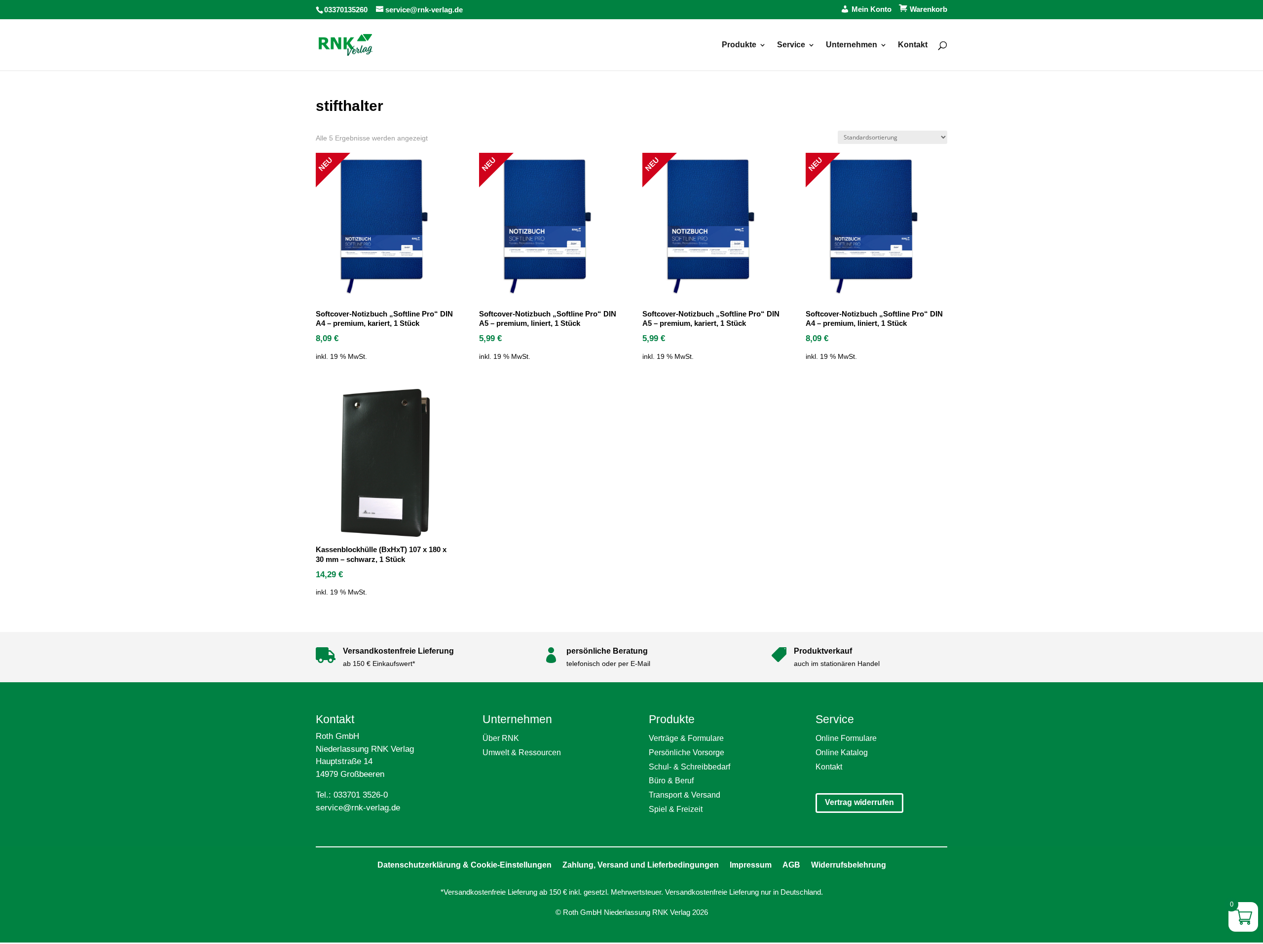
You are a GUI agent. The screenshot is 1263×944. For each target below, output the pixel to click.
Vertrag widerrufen (859, 802)
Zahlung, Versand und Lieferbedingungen (640, 865)
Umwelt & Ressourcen (522, 752)
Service (791, 45)
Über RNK (501, 738)
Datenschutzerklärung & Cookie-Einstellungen (464, 865)
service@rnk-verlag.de (358, 807)
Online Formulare (846, 738)
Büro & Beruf (671, 780)
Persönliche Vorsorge (686, 752)
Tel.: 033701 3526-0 (352, 795)
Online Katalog (842, 752)
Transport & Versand (684, 795)
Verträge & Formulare (686, 738)
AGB (791, 865)
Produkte (739, 45)
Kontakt (913, 45)
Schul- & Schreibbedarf (689, 767)
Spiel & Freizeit (676, 809)
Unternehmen (851, 45)
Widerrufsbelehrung (848, 865)
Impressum (751, 865)
